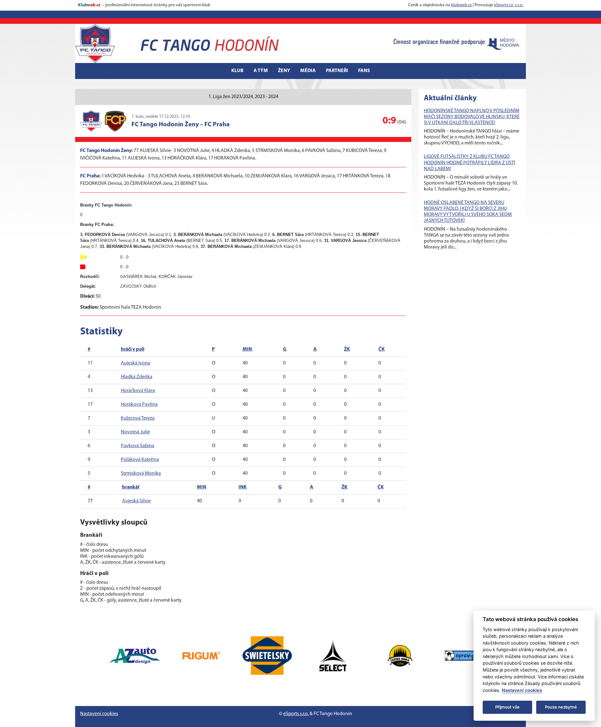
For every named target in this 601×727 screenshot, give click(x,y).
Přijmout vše (507, 706)
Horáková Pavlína (139, 404)
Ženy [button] (284, 70)
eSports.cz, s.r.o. (508, 5)
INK (243, 487)
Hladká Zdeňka (136, 376)
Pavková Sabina (137, 445)
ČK (381, 349)
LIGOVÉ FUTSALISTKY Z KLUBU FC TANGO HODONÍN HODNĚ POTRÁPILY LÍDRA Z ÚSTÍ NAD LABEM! (469, 162)
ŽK (347, 349)
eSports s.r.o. (296, 713)
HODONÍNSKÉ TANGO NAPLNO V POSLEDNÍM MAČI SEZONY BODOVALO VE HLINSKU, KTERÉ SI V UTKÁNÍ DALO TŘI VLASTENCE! (472, 116)
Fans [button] (364, 70)
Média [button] (308, 70)
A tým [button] (261, 70)
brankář (131, 487)
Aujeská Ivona (135, 363)
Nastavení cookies (99, 713)
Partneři (337, 70)
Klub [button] (237, 70)
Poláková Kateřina (140, 459)
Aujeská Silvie (136, 501)
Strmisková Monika (141, 473)
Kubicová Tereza (138, 418)
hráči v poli (132, 349)
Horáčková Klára (138, 390)
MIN (247, 349)
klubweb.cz (461, 5)
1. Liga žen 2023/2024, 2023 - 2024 (243, 96)
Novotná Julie (135, 432)
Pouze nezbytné (561, 706)
